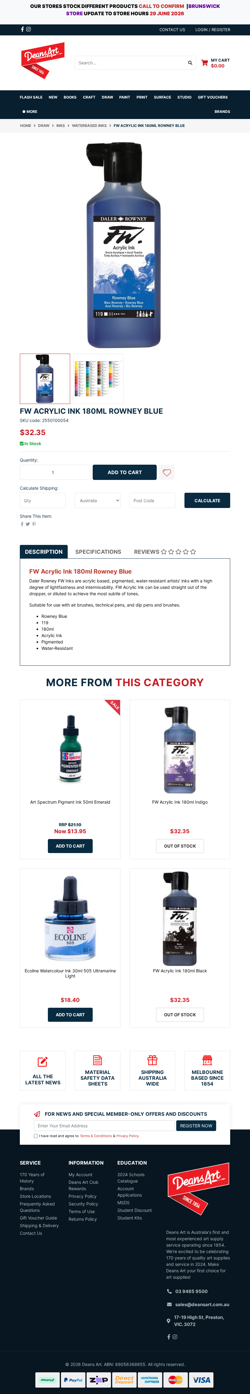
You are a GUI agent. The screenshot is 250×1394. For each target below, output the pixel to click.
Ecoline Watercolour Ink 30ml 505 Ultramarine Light (70, 973)
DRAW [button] (107, 97)
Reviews (147, 552)
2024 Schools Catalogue (131, 1177)
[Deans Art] (43, 62)
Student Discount (134, 1210)
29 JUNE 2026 (167, 13)
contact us (172, 29)
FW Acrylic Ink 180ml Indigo (180, 802)
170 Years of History (32, 1177)
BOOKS (70, 97)
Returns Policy (83, 1219)
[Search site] (190, 63)
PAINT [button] (124, 97)
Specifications (98, 552)
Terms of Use (82, 1211)
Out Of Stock (180, 845)
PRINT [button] (142, 97)
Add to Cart (125, 472)
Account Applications (129, 1192)
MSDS (123, 1202)
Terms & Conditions (96, 1136)
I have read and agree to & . (89, 1136)
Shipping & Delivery (39, 1225)
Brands (27, 1188)
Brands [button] (222, 111)
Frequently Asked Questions (37, 1207)
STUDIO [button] (184, 97)
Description (43, 552)
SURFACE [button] (162, 97)
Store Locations (35, 1196)
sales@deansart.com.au (202, 1304)
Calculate (207, 500)
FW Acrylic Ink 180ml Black (180, 970)
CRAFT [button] (89, 97)
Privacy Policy (127, 1136)
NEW (53, 97)
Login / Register (212, 29)
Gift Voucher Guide (38, 1217)
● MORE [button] (29, 111)
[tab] (44, 552)
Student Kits (129, 1217)
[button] (166, 472)
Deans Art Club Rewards (83, 1185)
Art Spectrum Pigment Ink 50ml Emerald (70, 802)
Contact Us (31, 1233)
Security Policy (83, 1203)
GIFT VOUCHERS (213, 97)
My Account (80, 1174)
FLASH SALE (31, 97)
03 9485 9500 (191, 1291)
